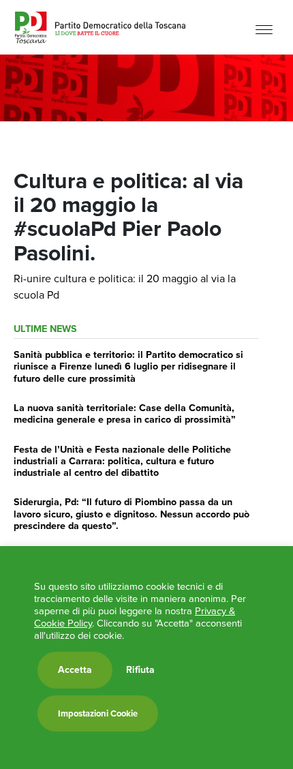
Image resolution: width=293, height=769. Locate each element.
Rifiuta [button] (140, 670)
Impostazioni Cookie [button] (98, 713)
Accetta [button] (75, 670)
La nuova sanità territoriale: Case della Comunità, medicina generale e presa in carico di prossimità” (125, 413)
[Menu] (264, 29)
